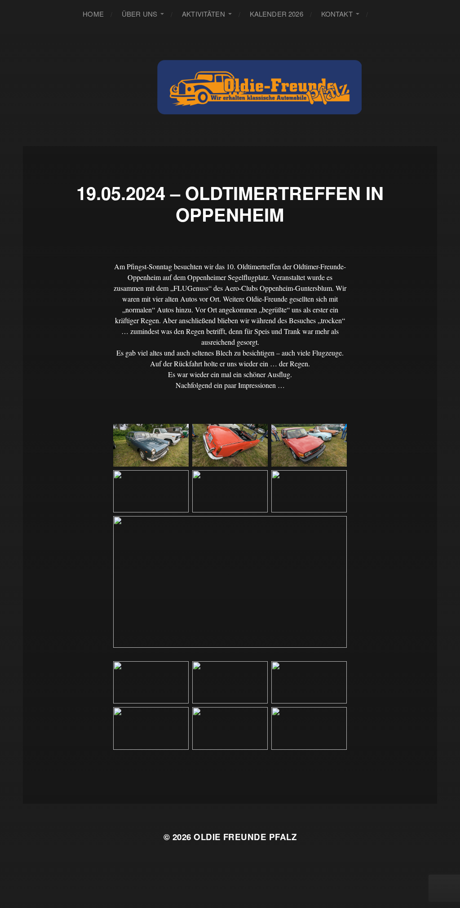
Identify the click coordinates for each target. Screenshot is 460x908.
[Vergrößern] (176, 435)
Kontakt (337, 13)
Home (93, 13)
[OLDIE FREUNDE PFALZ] (259, 87)
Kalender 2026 (276, 13)
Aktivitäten (203, 13)
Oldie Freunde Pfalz (245, 837)
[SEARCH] (381, 13)
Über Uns (139, 13)
